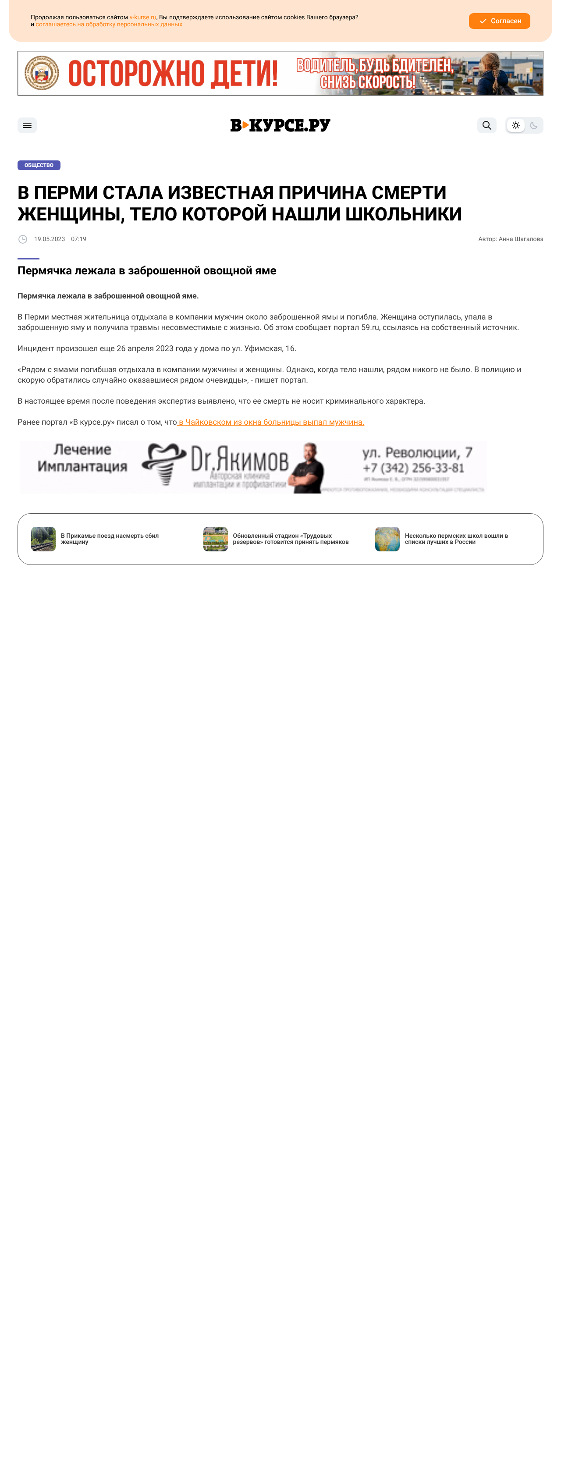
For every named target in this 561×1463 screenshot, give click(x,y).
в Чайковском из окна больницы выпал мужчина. (271, 422)
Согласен (506, 21)
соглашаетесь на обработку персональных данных (109, 24)
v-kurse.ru (143, 17)
